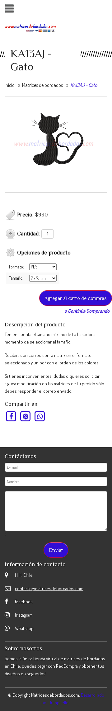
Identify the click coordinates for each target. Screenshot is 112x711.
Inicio (10, 85)
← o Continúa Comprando (84, 311)
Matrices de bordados (42, 85)
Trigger (9, 9)
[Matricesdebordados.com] (30, 27)
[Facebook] (11, 416)
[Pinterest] (25, 416)
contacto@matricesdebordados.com (49, 588)
